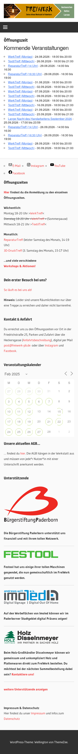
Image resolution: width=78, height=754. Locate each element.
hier (22, 453)
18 (18, 421)
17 (9, 421)
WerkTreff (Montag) (20, 56)
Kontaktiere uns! (23, 674)
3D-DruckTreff (13, 250)
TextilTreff (38, 224)
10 (9, 411)
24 (9, 432)
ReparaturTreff (13, 240)
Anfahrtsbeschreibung (37, 340)
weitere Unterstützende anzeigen (26, 689)
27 (9, 391)
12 (29, 411)
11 (18, 411)
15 (59, 411)
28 (18, 391)
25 (18, 432)
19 (29, 421)
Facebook (10, 351)
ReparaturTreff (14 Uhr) (23, 66)
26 (29, 432)
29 (29, 391)
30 (39, 391)
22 (59, 421)
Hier (6, 192)
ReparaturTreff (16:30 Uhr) (25, 74)
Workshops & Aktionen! (20, 266)
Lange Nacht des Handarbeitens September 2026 (40, 119)
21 (49, 421)
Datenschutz (12, 719)
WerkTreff (36, 213)
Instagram (51, 345)
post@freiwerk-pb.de (17, 345)
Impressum (38, 713)
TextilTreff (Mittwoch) (21, 61)
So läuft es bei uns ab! (18, 290)
